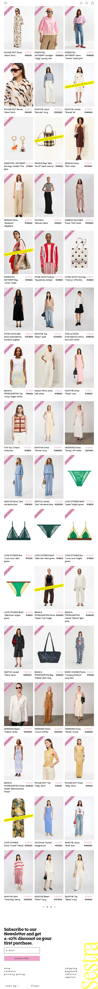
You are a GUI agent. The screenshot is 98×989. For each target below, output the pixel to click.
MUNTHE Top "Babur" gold (41, 335)
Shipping (71, 968)
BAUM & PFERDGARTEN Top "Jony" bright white (13, 394)
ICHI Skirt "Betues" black (41, 221)
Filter (35, 986)
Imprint (70, 977)
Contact (10, 971)
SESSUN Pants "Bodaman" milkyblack (11, 223)
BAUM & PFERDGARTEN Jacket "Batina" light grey (74, 616)
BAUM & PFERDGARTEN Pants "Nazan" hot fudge (45, 615)
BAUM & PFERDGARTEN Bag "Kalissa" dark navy (44, 675)
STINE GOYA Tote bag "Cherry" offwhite (75, 278)
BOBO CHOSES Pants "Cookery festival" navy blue (75, 675)
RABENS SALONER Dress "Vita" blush (74, 221)
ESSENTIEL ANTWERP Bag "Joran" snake (11, 280)
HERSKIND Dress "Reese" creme (73, 730)
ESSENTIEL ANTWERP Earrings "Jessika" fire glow (14, 166)
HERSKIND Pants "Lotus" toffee (42, 730)
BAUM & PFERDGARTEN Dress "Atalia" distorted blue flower (14, 787)
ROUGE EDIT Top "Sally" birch (43, 784)
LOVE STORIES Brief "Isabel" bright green (74, 503)
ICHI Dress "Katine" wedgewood (43, 844)
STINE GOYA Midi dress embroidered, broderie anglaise (13, 337)
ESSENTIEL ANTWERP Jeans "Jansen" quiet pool (74, 55)
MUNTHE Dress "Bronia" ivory (42, 449)
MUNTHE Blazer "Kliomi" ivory (42, 898)
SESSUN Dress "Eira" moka (72, 164)
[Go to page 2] (55, 907)
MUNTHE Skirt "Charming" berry (12, 898)
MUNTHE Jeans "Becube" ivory (42, 110)
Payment (71, 971)
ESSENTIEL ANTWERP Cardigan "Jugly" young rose (44, 55)
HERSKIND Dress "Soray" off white (73, 449)
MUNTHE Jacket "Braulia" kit (73, 110)
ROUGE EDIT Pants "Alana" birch (13, 53)
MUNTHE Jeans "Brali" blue (72, 844)
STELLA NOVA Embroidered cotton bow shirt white (74, 337)
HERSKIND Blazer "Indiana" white (12, 730)
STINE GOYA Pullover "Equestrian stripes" (44, 278)
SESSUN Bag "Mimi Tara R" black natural (44, 164)
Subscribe (22, 958)
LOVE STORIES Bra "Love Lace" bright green (74, 558)
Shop (7, 968)
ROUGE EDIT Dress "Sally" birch (74, 784)
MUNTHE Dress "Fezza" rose (72, 392)
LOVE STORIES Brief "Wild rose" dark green (45, 556)
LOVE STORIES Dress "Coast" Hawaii (13, 844)
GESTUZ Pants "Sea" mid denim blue (13, 503)
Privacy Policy (14, 974)
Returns (71, 974)
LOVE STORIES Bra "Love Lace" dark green (13, 558)
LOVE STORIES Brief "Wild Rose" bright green (13, 615)
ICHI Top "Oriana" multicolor (12, 449)
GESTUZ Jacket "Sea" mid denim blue (44, 503)
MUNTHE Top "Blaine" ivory (71, 898)
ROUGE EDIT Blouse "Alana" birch (13, 110)
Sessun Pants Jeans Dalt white (44, 392)
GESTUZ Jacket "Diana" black (11, 673)
